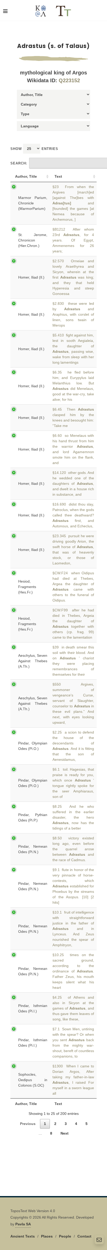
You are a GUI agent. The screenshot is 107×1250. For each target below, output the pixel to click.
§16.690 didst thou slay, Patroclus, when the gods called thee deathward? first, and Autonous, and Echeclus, (73, 515)
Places (47, 1236)
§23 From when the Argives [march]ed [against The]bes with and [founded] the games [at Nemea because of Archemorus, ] (73, 203)
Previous (28, 1124)
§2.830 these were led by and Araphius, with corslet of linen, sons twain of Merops (73, 314)
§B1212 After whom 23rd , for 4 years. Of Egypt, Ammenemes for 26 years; (73, 240)
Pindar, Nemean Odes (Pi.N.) (32, 849)
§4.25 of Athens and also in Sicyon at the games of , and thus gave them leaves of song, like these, (73, 1008)
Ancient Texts (22, 1236)
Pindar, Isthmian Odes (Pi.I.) (32, 1008)
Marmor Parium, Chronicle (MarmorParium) (32, 203)
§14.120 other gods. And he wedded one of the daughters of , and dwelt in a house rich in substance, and (73, 483)
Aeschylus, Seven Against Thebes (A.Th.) (32, 660)
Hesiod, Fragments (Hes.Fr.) (27, 586)
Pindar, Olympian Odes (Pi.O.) (32, 746)
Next (65, 1133)
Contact (84, 1236)
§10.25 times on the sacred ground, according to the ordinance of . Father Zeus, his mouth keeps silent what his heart (73, 971)
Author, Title (26, 176)
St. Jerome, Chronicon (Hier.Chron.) (32, 240)
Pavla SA (23, 1224)
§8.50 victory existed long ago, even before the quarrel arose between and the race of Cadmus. (73, 849)
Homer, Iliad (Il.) (31, 277)
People (65, 1236)
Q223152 (69, 80)
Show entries (34, 149)
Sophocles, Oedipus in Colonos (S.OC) (32, 1079)
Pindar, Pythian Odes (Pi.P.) (32, 817)
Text (58, 176)
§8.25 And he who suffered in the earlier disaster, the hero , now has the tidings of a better (73, 817)
